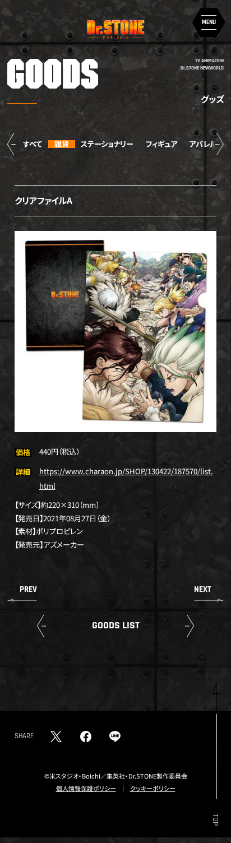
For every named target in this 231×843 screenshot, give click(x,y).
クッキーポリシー (152, 788)
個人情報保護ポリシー (86, 788)
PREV (28, 589)
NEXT (202, 589)
